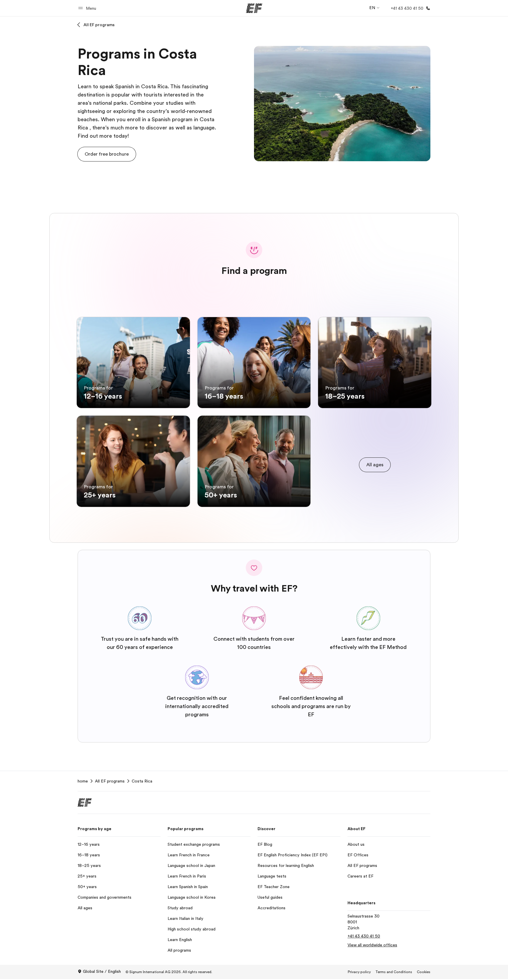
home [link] (83, 781)
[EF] (254, 8)
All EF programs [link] (110, 781)
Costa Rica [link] (142, 781)
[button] (88, 8)
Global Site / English (102, 971)
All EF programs (99, 24)
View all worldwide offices (372, 945)
